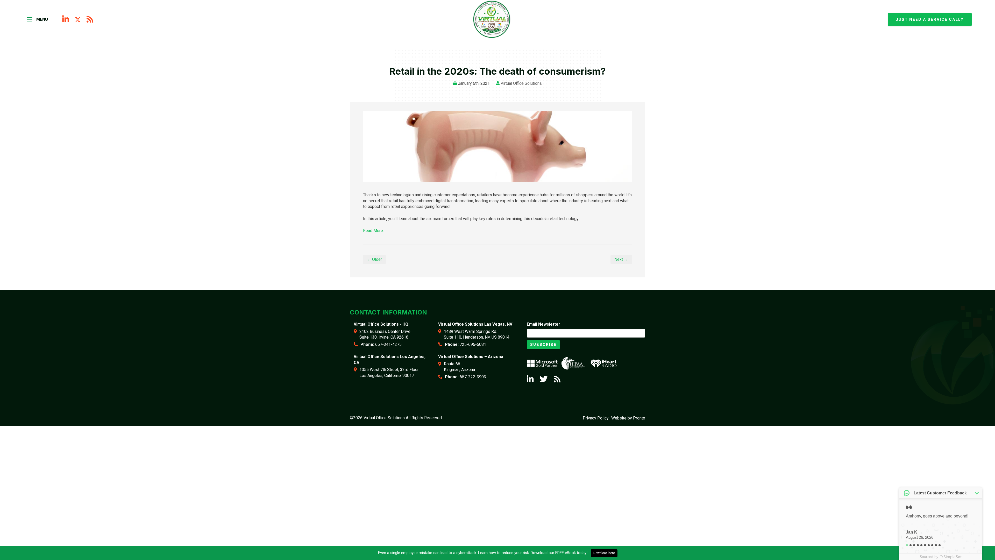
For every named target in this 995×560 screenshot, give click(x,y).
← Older (374, 259)
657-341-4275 (388, 344)
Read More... (374, 230)
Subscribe (543, 344)
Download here (604, 553)
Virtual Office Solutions (521, 83)
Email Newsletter (543, 324)
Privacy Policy (596, 418)
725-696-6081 (473, 344)
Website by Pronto (628, 418)
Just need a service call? (930, 19)
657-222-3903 (473, 376)
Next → (621, 259)
